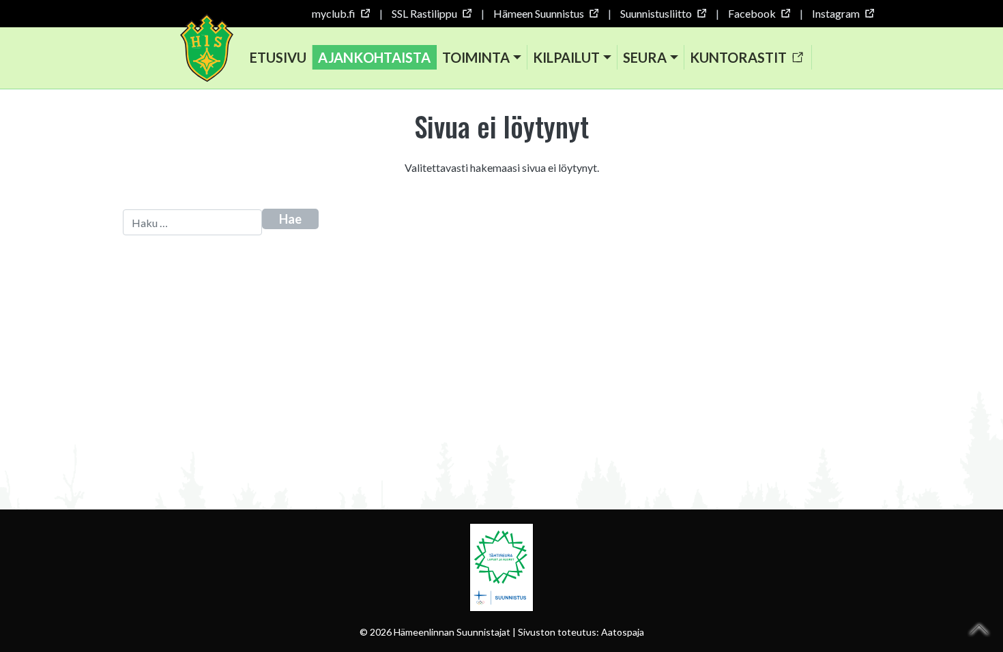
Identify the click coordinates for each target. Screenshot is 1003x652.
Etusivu (278, 57)
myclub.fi (333, 13)
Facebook (752, 13)
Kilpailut (566, 57)
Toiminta (476, 57)
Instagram (836, 13)
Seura (645, 57)
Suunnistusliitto (656, 13)
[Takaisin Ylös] (979, 629)
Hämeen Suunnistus (538, 13)
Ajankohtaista (374, 57)
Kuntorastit (738, 57)
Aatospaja (622, 632)
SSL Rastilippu (424, 13)
